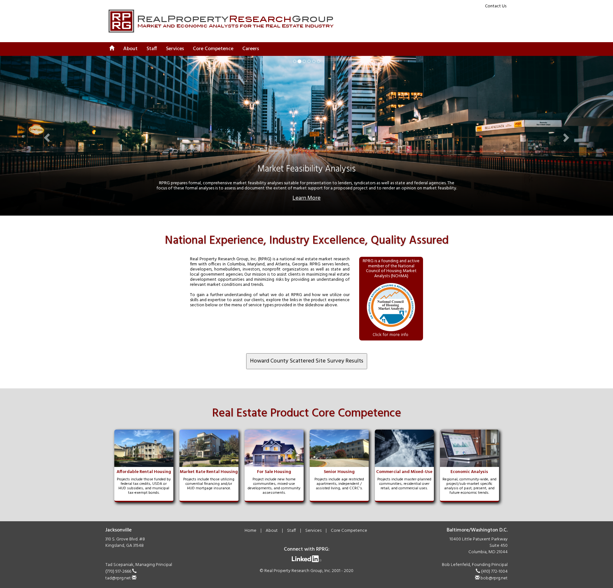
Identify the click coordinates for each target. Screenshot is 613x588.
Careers (250, 49)
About (130, 49)
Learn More (306, 198)
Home (250, 530)
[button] (46, 136)
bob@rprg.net (494, 578)
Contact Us (495, 6)
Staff (152, 49)
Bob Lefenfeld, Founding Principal (475, 565)
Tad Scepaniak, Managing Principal (138, 565)
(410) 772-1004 (494, 571)
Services (313, 530)
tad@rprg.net (118, 578)
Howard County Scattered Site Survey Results (306, 361)
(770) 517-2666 (118, 571)
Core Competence (349, 530)
